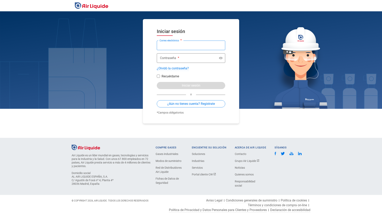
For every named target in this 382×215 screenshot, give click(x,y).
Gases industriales (167, 154)
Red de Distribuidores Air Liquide (169, 169)
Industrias (198, 160)
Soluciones (198, 154)
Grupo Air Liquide (246, 160)
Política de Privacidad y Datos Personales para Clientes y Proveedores (218, 210)
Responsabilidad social (245, 183)
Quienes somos (244, 174)
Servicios (197, 167)
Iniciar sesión (191, 85)
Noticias (240, 167)
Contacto (240, 154)
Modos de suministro (168, 160)
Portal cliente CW (202, 174)
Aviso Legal (214, 200)
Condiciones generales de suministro (251, 200)
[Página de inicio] (86, 147)
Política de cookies (294, 200)
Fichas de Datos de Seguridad (167, 180)
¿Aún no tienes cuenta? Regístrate (191, 104)
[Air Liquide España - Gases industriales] (91, 5)
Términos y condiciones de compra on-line (277, 205)
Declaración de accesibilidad (290, 210)
